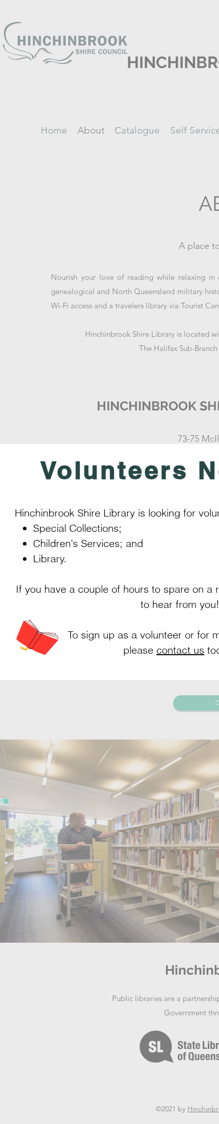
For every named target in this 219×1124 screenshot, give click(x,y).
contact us (180, 650)
